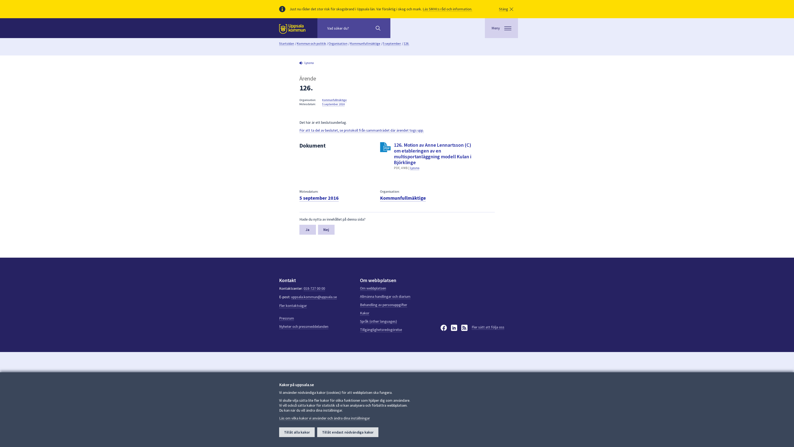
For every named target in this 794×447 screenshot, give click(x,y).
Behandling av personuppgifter (383, 304)
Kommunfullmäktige (365, 43)
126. (406, 43)
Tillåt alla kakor (297, 432)
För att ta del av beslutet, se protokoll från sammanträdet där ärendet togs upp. (361, 130)
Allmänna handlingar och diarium (385, 296)
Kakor (364, 313)
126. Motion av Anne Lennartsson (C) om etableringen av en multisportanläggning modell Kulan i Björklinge (432, 154)
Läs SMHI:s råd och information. (447, 9)
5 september (392, 43)
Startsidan (286, 43)
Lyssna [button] (309, 63)
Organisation (338, 43)
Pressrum (286, 318)
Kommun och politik (311, 43)
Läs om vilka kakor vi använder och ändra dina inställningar (324, 418)
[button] (506, 9)
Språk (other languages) (378, 321)
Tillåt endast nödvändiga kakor (347, 432)
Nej (326, 229)
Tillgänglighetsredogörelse (381, 329)
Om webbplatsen (373, 288)
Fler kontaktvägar (293, 305)
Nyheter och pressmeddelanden (303, 326)
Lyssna (414, 168)
